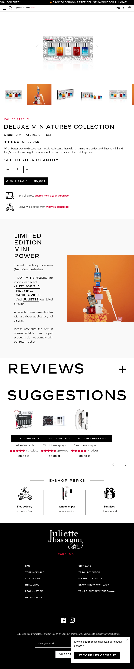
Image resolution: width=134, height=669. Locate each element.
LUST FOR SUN (28, 286)
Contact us (32, 578)
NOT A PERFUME (31, 278)
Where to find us (90, 578)
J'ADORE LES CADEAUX (97, 655)
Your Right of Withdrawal (96, 591)
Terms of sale (34, 572)
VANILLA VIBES (28, 295)
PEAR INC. (24, 291)
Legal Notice (34, 591)
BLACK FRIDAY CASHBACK (93, 585)
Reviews (45, 369)
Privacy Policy (35, 597)
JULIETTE (31, 299)
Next (96, 46)
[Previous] (113, 465)
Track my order (89, 572)
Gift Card (84, 566)
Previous (37, 46)
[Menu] (4, 8)
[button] (11, 142)
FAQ (27, 566)
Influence (32, 585)
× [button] (127, 640)
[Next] (125, 465)
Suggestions (67, 396)
